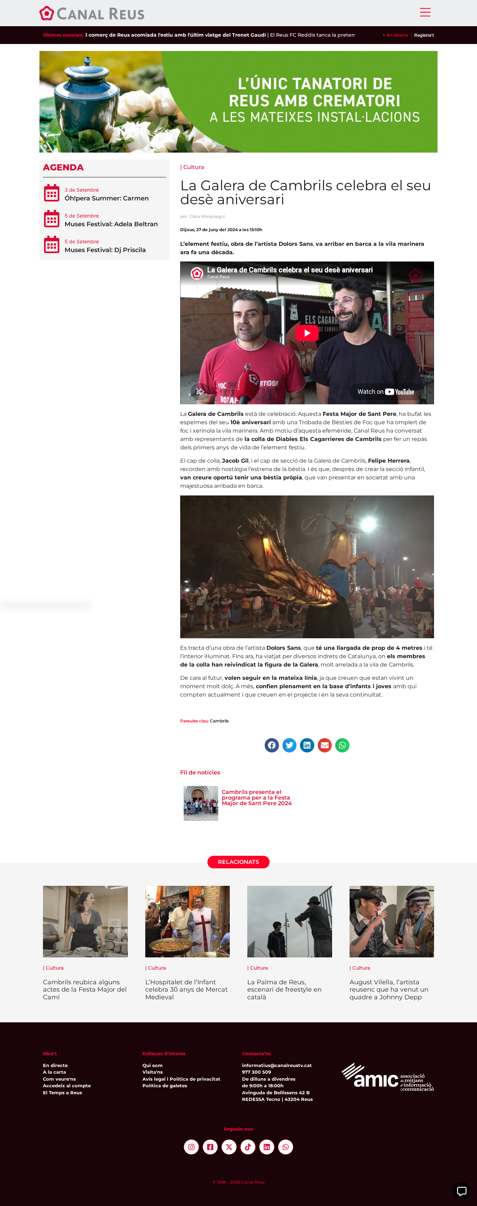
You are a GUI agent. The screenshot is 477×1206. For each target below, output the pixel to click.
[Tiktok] (248, 1147)
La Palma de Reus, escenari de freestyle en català (284, 989)
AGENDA (63, 167)
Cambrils (219, 720)
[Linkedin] (266, 1147)
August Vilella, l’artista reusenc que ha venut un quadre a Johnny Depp (389, 989)
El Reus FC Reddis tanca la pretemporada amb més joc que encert (326, 35)
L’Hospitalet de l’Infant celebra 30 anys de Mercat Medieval (186, 989)
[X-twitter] (229, 1147)
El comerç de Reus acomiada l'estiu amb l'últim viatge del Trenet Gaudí (146, 35)
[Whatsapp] (285, 1147)
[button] (272, 745)
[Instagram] (191, 1147)
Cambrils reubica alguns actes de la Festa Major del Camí (85, 989)
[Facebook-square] (210, 1147)
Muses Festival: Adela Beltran (111, 224)
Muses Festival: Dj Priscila (105, 250)
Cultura (193, 167)
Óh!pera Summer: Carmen (107, 198)
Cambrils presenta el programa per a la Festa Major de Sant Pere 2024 (257, 798)
